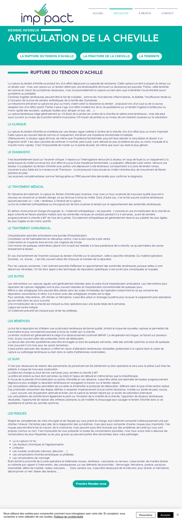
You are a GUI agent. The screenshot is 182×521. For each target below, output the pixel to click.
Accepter (165, 515)
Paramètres (145, 515)
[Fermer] (178, 515)
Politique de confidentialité (68, 516)
